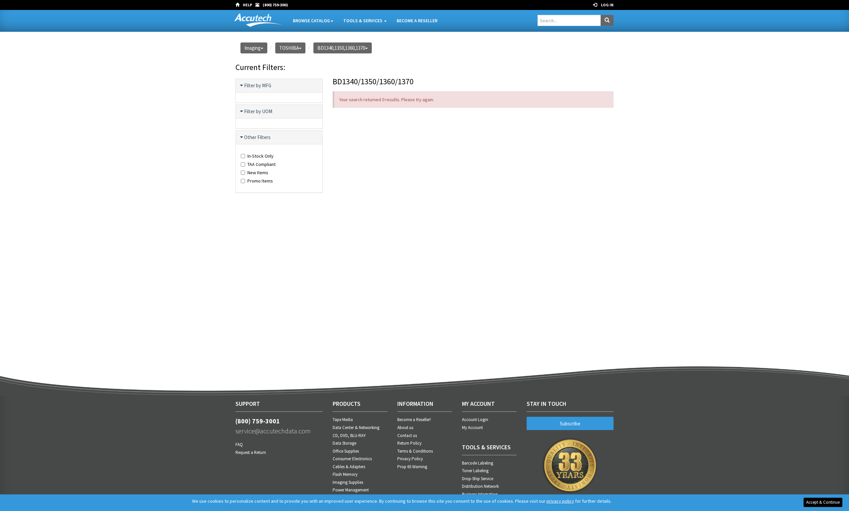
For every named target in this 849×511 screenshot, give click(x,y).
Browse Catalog (311, 21)
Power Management (351, 490)
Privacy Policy (410, 459)
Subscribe (570, 423)
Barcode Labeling (477, 463)
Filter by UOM (258, 111)
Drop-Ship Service (477, 478)
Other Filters (257, 137)
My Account (472, 427)
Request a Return (250, 452)
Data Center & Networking (356, 427)
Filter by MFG (257, 85)
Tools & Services (363, 21)
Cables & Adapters (349, 467)
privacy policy (560, 501)
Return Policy (409, 443)
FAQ (239, 444)
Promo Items (260, 181)
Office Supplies (346, 451)
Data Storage (344, 443)
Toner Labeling (475, 471)
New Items (257, 173)
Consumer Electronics (352, 459)
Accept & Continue (823, 502)
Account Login (475, 419)
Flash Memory (345, 474)
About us (405, 427)
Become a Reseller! (414, 419)
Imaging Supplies (348, 482)
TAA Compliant (261, 164)
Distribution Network (480, 486)
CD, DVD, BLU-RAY (349, 435)
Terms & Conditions (415, 451)
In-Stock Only (260, 156)
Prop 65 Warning (412, 467)
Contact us (407, 435)
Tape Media (343, 419)
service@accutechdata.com (273, 431)
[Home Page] (239, 5)
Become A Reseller (417, 21)
